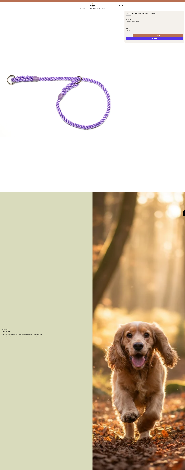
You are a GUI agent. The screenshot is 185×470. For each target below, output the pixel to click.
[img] (128, 15)
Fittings (127, 28)
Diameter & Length (128, 19)
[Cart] (126, 5)
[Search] (122, 5)
